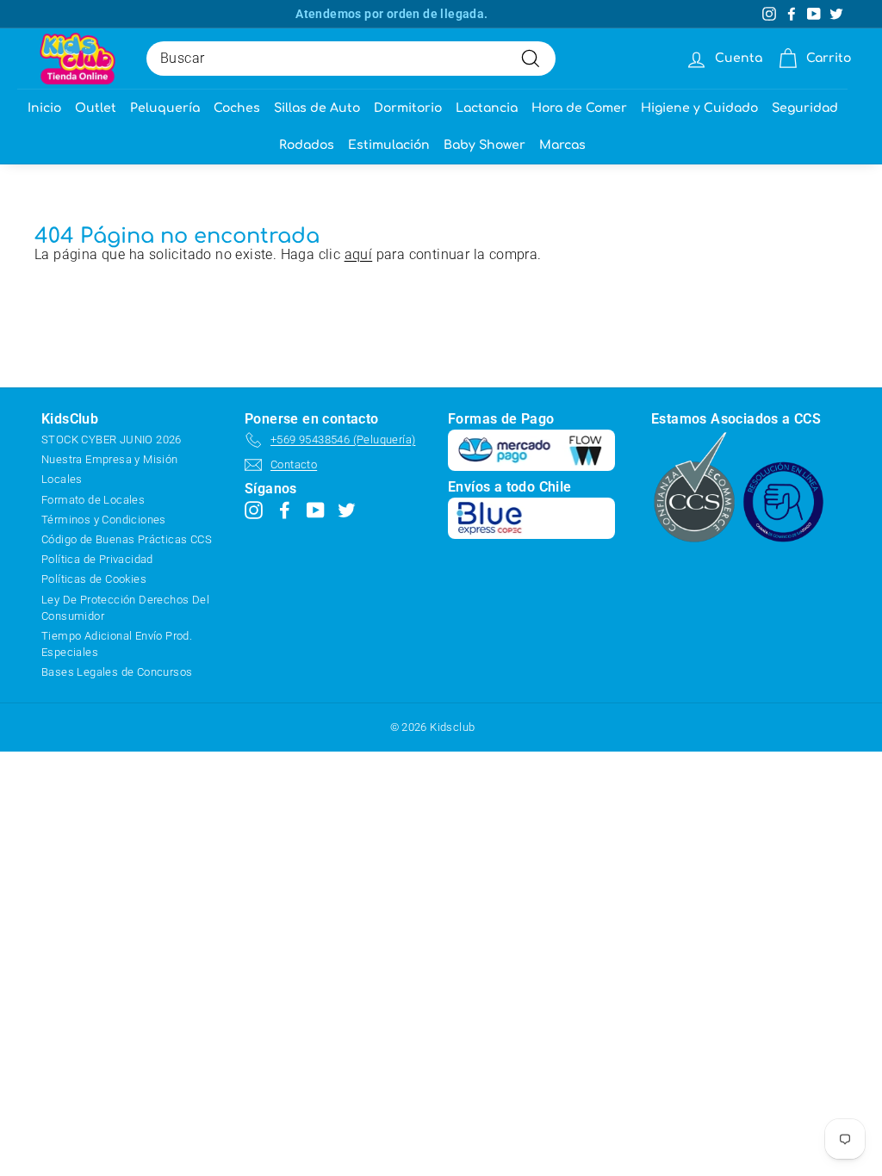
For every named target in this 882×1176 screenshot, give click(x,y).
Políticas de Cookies (93, 579)
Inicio (44, 108)
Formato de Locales (93, 499)
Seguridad (805, 108)
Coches (237, 108)
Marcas (562, 145)
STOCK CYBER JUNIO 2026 (111, 439)
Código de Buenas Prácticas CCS (126, 539)
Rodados (306, 145)
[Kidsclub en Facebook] (285, 509)
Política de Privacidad (97, 559)
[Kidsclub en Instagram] (254, 509)
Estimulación (389, 145)
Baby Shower (484, 145)
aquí (359, 254)
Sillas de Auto (317, 108)
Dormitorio (408, 108)
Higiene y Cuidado (699, 108)
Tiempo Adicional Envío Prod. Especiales (116, 644)
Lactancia (487, 108)
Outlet (95, 108)
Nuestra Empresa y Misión (109, 459)
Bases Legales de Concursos (116, 671)
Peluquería (165, 108)
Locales (62, 479)
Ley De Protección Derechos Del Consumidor (125, 607)
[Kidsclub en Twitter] (347, 509)
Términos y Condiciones (103, 519)
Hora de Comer (579, 108)
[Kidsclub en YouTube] (316, 509)
